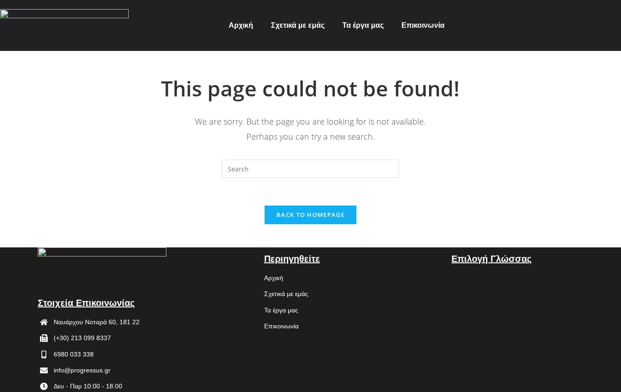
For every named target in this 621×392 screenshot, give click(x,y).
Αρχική (241, 25)
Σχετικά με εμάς (298, 25)
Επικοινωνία (423, 25)
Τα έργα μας (363, 25)
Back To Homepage (310, 215)
